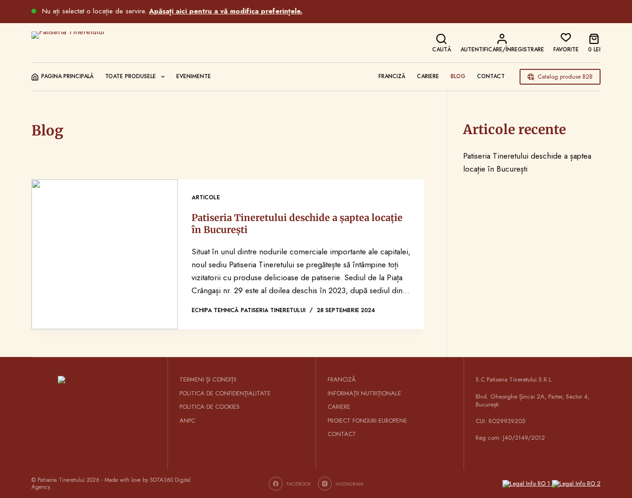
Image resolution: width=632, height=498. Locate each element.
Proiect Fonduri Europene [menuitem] (367, 421)
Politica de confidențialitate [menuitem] (225, 394)
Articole (206, 197)
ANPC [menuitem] (187, 421)
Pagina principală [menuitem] (67, 76)
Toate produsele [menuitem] (130, 76)
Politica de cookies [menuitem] (210, 407)
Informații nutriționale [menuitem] (364, 394)
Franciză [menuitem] (391, 76)
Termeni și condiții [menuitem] (208, 380)
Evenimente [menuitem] (193, 76)
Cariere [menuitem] (428, 76)
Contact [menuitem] (491, 76)
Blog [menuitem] (458, 76)
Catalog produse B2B (565, 76)
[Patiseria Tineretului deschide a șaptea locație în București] (104, 254)
